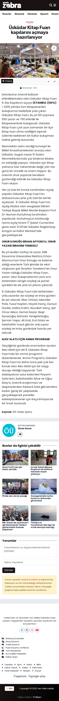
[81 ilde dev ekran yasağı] (15, 486)
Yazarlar (6, 14)
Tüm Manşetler (13, 650)
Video (29, 664)
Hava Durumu (12, 641)
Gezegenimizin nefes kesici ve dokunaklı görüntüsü (42, 498)
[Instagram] (32, 630)
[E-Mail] (20, 434)
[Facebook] (22, 630)
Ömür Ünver (25, 428)
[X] (27, 630)
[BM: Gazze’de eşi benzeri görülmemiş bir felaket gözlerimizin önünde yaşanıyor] (15, 513)
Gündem (32, 14)
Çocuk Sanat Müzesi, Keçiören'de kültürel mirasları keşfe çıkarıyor (41, 470)
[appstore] (20, 676)
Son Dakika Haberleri (16, 653)
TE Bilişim (37, 697)
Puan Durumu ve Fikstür (17, 647)
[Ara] (50, 5)
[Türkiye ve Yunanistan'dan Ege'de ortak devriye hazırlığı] (44, 513)
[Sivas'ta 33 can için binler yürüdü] (15, 457)
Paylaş (8, 81)
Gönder (8, 570)
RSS (10, 688)
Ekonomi (19, 14)
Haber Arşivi (11, 656)
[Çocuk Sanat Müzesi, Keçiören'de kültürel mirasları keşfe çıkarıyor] (44, 457)
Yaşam (29, 22)
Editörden (37, 667)
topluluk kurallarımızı (30, 579)
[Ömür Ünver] (9, 430)
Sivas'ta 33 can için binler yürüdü (12, 468)
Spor (19, 664)
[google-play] (37, 676)
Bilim (39, 664)
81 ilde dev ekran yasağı (14, 496)
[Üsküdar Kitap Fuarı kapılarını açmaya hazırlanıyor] (29, 60)
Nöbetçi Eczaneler (15, 638)
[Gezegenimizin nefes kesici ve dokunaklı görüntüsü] (44, 486)
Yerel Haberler (12, 670)
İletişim (26, 670)
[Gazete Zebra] (12, 5)
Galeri (25, 667)
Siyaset (44, 14)
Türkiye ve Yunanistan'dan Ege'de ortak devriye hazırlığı (43, 525)
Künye (38, 670)
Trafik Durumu (12, 644)
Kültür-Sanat (11, 667)
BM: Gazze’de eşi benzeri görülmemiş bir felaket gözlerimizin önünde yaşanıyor (15, 526)
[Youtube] (37, 630)
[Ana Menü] (55, 5)
